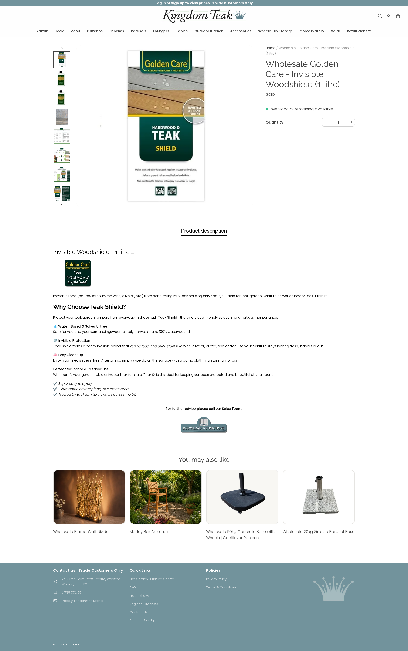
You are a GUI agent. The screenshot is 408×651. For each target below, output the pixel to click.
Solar (335, 31)
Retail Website (359, 31)
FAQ (133, 587)
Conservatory (312, 31)
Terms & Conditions (221, 587)
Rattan (42, 31)
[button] (380, 16)
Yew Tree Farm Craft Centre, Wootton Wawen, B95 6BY (91, 581)
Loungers (161, 31)
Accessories (240, 31)
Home (270, 48)
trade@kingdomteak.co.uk (82, 600)
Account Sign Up (142, 620)
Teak (59, 31)
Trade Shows (140, 595)
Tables (182, 31)
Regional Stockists (144, 604)
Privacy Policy (216, 579)
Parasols (138, 31)
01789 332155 (71, 592)
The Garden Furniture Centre (152, 579)
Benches (116, 31)
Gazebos (95, 31)
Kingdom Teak (71, 644)
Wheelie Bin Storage (275, 31)
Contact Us (138, 612)
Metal (75, 31)
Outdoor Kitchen (208, 31)
